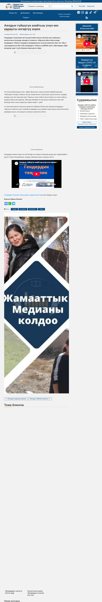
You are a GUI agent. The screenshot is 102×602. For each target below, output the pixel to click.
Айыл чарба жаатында (88, 119)
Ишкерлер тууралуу (87, 113)
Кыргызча (90, 6)
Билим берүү (85, 111)
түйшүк (41, 209)
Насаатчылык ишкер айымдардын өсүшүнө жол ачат (35, 593)
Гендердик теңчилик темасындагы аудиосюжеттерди (23, 195)
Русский (82, 6)
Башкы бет (13, 13)
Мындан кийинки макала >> (40, 399)
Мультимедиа (38, 13)
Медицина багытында (88, 116)
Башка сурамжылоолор (87, 127)
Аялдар (14, 209)
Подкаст (26, 17)
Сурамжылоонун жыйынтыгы (86, 124)
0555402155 (76, 1)
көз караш (23, 209)
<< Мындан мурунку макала (16, 399)
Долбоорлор (25, 13)
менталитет (32, 209)
